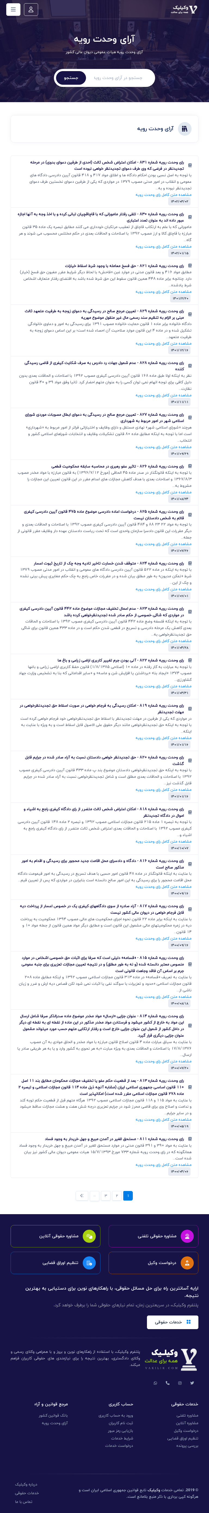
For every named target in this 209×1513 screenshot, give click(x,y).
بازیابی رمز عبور (120, 1430)
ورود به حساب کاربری (116, 1415)
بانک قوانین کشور (53, 1415)
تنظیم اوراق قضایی (182, 1438)
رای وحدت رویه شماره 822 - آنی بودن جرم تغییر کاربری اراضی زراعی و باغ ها (121, 660)
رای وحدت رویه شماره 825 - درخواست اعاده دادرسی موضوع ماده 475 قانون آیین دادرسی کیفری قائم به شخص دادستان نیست (104, 514)
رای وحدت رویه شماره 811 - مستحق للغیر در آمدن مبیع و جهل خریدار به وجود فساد (114, 1139)
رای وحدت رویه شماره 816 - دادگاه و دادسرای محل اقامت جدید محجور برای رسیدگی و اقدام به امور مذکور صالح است (102, 864)
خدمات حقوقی (27, 1493)
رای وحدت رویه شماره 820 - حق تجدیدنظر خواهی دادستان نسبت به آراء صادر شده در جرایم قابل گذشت (104, 760)
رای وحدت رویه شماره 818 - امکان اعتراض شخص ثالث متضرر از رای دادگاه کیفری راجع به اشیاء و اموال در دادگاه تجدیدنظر (104, 812)
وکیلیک (153, 1490)
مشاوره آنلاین (187, 1423)
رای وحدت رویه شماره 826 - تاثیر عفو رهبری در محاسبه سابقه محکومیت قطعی (117, 466)
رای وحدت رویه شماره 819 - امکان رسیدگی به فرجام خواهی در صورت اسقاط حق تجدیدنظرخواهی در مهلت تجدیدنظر (102, 708)
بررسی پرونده (187, 1445)
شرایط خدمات (122, 1438)
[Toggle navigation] (13, 9)
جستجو (71, 78)
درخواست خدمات (119, 1445)
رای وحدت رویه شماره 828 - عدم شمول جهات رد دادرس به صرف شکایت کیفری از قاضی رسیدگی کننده (104, 366)
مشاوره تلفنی (187, 1415)
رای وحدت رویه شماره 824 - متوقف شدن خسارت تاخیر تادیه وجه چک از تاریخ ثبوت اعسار (109, 563)
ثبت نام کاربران (121, 1423)
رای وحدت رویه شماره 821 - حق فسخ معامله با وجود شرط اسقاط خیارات (124, 266)
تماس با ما (23, 1502)
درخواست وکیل (186, 1430)
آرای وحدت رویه (55, 1423)
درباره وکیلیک (26, 1484)
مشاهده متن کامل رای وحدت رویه (164, 194)
